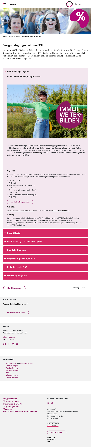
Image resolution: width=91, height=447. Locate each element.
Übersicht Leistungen (14, 288)
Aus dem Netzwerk (13, 370)
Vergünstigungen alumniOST (31, 37)
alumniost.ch (9, 337)
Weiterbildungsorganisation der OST (20, 210)
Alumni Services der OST (61, 210)
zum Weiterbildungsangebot (20, 202)
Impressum (51, 438)
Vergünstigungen (14, 37)
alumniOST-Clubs (26, 363)
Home (5, 37)
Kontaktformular (12, 377)
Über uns (9, 373)
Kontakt (13, 4)
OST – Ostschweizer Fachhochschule (20, 411)
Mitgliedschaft (11, 363)
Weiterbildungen (37, 153)
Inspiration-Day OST (31, 53)
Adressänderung (12, 375)
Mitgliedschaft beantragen (16, 313)
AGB (48, 441)
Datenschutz (51, 439)
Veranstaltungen (12, 366)
